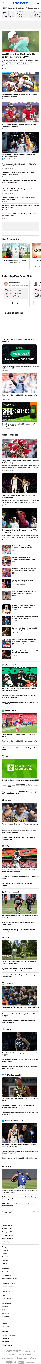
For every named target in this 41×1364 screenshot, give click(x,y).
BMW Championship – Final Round (16, 256)
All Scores (11, 14)
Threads (4, 1328)
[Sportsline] (22, 1363)
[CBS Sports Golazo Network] (20, 1359)
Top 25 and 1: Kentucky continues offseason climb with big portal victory (20, 146)
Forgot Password (7, 1350)
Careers (4, 1258)
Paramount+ (6, 1265)
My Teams (5, 1346)
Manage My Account (9, 1340)
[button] (2, 3)
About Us (5, 1255)
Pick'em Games (7, 1230)
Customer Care (7, 1303)
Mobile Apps (6, 1246)
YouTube (5, 1311)
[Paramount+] (34, 1362)
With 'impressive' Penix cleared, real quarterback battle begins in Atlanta (20, 116)
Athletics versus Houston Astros (24, 14)
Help (3, 1300)
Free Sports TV (7, 1236)
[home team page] (7, 293)
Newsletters (6, 1343)
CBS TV (4, 1268)
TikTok (4, 1315)
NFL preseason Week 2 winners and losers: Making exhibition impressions (20, 85)
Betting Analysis (7, 1240)
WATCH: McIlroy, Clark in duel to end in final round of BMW (20, 50)
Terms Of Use (6, 1276)
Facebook (5, 1321)
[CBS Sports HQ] (29, 1355)
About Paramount (8, 1261)
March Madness (7, 1243)
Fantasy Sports (7, 1233)
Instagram (5, 1318)
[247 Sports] (8, 1363)
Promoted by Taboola (32, 1216)
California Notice (8, 1291)
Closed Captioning (8, 1288)
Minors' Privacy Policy (9, 1283)
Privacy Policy (6, 1280)
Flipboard (5, 1331)
